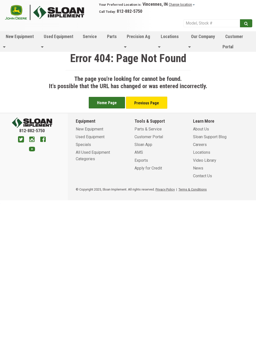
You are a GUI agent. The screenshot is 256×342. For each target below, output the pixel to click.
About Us (201, 129)
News (198, 168)
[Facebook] (43, 139)
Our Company (203, 36)
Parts (112, 36)
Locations (170, 36)
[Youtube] (32, 149)
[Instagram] (32, 139)
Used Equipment (58, 36)
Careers (200, 144)
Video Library (204, 160)
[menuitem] (19, 41)
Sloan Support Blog (209, 136)
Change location (180, 5)
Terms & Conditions (192, 189)
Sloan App (143, 144)
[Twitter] (21, 139)
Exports (141, 160)
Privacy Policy (165, 189)
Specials (83, 144)
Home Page (107, 102)
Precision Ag (138, 36)
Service (90, 36)
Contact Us (202, 176)
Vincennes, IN (155, 4)
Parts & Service (148, 129)
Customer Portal (232, 41)
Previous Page (146, 103)
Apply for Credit (148, 168)
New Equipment (20, 36)
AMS (138, 152)
